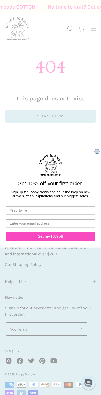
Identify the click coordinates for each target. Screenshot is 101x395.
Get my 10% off (50, 236)
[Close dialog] (97, 151)
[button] (88, 382)
